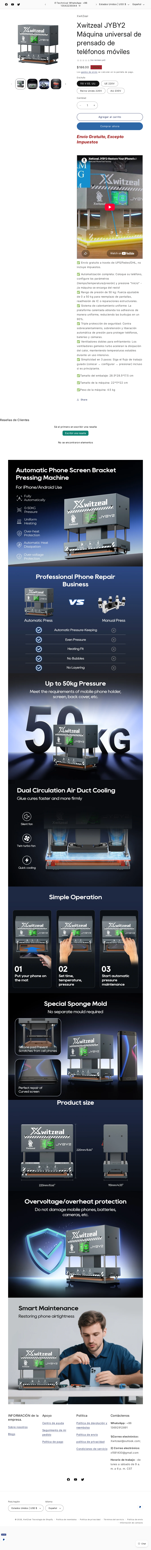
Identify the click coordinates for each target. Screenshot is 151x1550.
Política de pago (52, 1441)
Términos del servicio (114, 1519)
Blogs (11, 1434)
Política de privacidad (90, 1519)
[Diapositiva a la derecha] (65, 84)
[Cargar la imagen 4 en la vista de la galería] (56, 84)
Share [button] (84, 399)
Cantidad (81, 98)
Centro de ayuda (53, 1423)
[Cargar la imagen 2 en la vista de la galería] (32, 84)
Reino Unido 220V (91, 90)
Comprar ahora (109, 126)
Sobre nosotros (18, 1427)
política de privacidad (90, 1441)
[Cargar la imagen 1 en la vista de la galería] (20, 84)
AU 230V (115, 90)
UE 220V (109, 83)
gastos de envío (89, 72)
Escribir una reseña (75, 433)
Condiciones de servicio (91, 1448)
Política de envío (87, 1434)
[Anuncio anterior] (45, 4)
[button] (91, 61)
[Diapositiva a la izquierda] (11, 84)
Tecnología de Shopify (42, 1519)
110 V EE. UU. (88, 83)
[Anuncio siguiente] (96, 4)
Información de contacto (131, 1523)
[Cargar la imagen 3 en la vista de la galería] (44, 84)
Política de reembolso (66, 1519)
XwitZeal (27, 1519)
